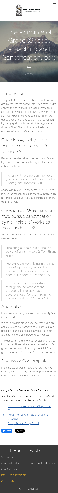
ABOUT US (7, 480)
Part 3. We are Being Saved (23, 423)
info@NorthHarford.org (14, 475)
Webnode (34, 489)
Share (8, 431)
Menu (54, 3)
